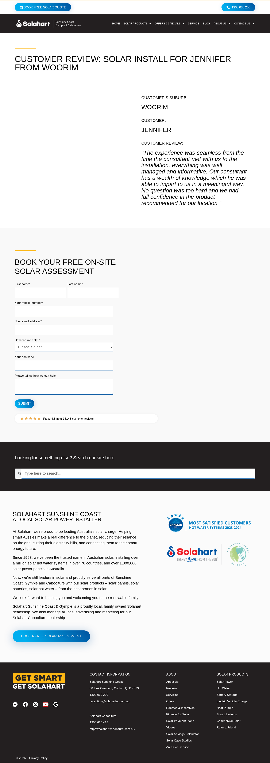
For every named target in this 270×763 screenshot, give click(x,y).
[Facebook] (25, 704)
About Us (220, 23)
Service (193, 23)
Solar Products (135, 23)
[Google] (55, 704)
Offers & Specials (167, 23)
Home (116, 23)
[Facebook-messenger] (15, 704)
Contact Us (242, 23)
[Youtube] (45, 704)
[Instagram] (35, 704)
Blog (206, 23)
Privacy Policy (38, 758)
